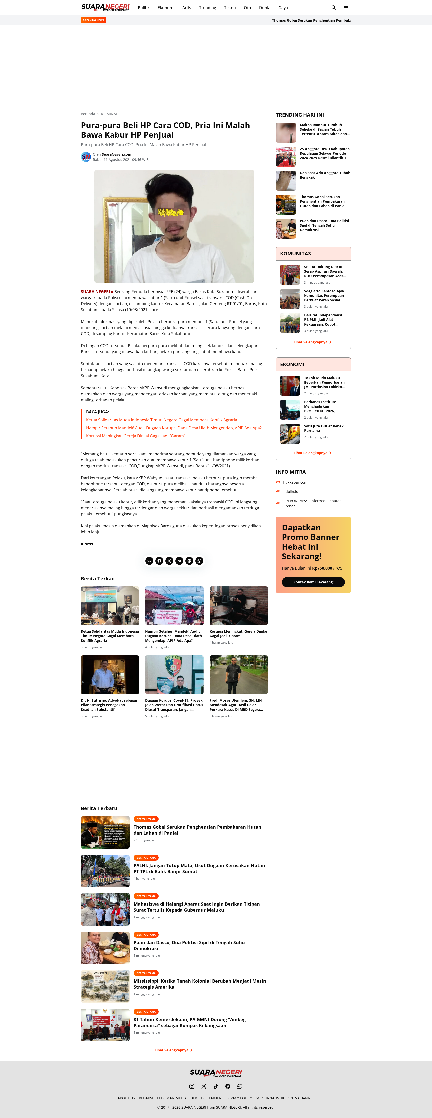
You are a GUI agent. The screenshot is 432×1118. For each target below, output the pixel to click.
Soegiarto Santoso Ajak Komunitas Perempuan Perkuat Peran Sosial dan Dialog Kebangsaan (324, 296)
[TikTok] (216, 1086)
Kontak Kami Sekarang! (314, 582)
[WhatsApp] (200, 561)
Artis (186, 7)
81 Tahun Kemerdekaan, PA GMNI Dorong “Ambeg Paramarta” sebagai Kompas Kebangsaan (190, 1022)
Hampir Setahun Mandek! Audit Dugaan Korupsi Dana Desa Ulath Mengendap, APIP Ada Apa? (174, 428)
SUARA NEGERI (194, 1107)
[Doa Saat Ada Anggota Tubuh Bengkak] (286, 181)
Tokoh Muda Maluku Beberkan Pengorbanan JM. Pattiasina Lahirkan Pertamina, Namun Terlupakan (324, 382)
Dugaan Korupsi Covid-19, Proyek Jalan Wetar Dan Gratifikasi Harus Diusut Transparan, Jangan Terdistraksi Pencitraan (174, 705)
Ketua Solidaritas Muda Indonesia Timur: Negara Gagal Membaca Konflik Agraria (161, 420)
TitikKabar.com (295, 482)
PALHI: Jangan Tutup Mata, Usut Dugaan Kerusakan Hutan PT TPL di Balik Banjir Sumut (199, 868)
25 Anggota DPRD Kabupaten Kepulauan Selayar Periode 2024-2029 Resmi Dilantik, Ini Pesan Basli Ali (325, 153)
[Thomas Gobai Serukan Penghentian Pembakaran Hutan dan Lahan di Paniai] (105, 832)
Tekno (230, 7)
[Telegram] (180, 561)
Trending (207, 7)
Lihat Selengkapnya (171, 1050)
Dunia (264, 7)
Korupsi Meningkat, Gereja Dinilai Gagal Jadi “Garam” (136, 436)
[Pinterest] (190, 561)
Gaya (283, 7)
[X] (170, 561)
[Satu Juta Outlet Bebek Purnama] (290, 434)
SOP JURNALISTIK (270, 1098)
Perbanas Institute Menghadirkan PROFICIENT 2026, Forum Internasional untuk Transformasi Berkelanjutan (322, 406)
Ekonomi (166, 7)
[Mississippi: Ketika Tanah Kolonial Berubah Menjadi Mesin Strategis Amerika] (105, 986)
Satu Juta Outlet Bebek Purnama (324, 428)
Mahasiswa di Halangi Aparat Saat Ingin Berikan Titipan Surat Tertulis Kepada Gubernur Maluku (197, 907)
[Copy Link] (150, 561)
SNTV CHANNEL (301, 1098)
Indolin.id (290, 491)
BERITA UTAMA (146, 819)
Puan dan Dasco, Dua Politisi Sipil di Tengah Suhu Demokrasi (189, 945)
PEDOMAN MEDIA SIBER (177, 1098)
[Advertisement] (216, 68)
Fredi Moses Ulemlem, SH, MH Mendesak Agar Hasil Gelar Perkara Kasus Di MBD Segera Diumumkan (236, 705)
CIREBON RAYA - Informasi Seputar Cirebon (311, 503)
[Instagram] (192, 1086)
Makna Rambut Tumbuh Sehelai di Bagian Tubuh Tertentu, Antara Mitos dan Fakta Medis (323, 129)
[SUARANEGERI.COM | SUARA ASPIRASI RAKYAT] (105, 7)
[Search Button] (334, 8)
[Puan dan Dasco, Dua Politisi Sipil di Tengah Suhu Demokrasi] (105, 948)
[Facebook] (160, 561)
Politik (144, 7)
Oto (247, 7)
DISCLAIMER (211, 1098)
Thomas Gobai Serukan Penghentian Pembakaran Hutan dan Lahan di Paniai (321, 20)
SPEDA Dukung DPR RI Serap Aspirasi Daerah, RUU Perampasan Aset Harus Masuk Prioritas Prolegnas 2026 (323, 271)
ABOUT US (126, 1098)
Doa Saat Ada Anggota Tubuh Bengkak (325, 175)
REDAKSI (146, 1098)
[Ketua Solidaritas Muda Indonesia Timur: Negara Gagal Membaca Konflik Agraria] (110, 605)
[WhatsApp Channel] (240, 1086)
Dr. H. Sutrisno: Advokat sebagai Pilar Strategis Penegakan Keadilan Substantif (109, 705)
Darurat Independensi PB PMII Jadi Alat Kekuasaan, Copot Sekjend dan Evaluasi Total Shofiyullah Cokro (324, 320)
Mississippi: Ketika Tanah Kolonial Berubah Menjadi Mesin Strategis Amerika (200, 984)
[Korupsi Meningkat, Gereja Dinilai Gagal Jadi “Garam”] (239, 605)
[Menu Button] (346, 8)
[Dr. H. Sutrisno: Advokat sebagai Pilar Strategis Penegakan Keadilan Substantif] (110, 674)
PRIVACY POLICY (239, 1098)
